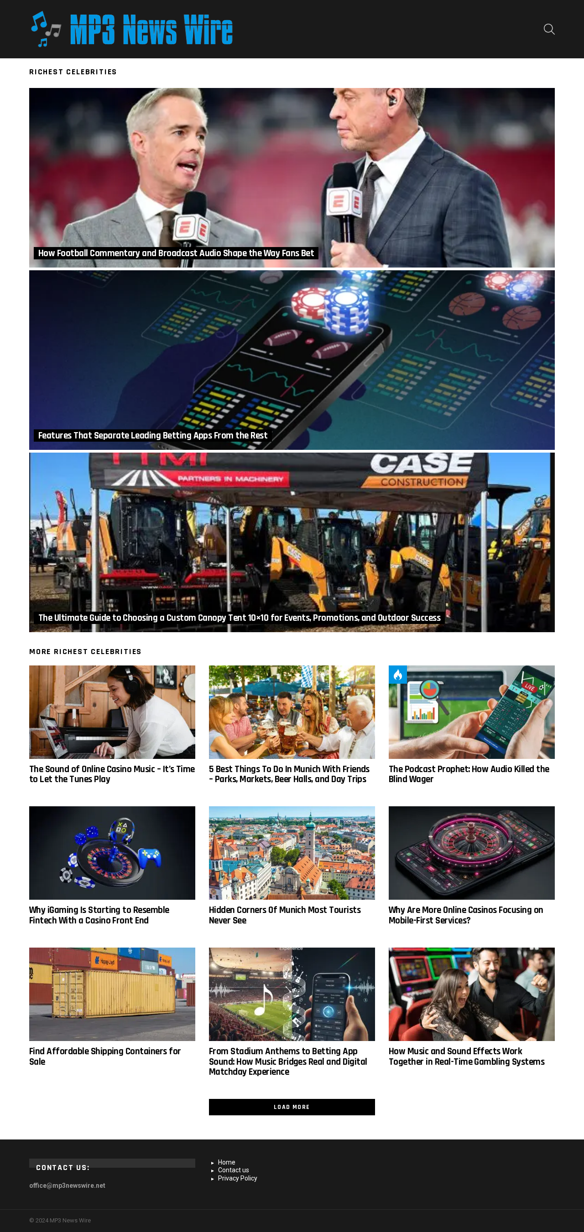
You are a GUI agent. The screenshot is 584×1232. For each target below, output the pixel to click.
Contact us (233, 1170)
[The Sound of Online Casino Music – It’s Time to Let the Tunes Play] (112, 712)
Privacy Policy (237, 1178)
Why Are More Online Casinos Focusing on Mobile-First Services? (466, 915)
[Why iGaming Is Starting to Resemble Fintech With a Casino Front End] (112, 853)
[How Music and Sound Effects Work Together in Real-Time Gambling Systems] (472, 994)
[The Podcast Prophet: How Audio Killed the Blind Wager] (472, 712)
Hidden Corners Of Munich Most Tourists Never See (284, 915)
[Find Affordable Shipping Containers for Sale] (112, 994)
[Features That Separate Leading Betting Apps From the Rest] (292, 360)
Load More (292, 1107)
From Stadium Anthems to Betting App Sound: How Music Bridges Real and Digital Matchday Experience (288, 1061)
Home (226, 1162)
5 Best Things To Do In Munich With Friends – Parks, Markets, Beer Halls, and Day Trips (289, 774)
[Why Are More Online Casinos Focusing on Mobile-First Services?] (472, 853)
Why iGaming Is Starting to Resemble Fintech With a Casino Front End (99, 915)
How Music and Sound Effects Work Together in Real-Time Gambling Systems (466, 1056)
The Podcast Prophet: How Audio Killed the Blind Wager (469, 774)
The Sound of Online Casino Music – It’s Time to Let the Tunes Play (112, 774)
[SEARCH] (549, 29)
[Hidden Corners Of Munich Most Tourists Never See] (292, 853)
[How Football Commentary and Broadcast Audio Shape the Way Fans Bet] (292, 178)
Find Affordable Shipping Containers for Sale (105, 1056)
